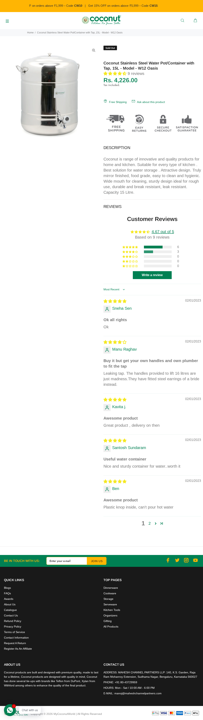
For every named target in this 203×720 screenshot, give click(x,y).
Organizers (110, 615)
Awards (8, 598)
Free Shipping (118, 102)
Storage (108, 598)
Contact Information (16, 637)
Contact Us (11, 615)
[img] (114, 301)
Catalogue (10, 609)
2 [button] (149, 523)
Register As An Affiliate (18, 648)
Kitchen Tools (111, 609)
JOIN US (96, 561)
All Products (110, 626)
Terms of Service (14, 632)
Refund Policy (12, 621)
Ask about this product (151, 102)
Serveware (110, 604)
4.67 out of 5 (163, 231)
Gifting (107, 621)
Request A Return (15, 643)
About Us (9, 604)
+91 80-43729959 (126, 682)
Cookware (109, 593)
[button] (115, 73)
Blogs (7, 587)
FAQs (7, 593)
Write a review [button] (152, 275)
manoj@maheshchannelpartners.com (138, 693)
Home (30, 32)
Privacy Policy (12, 626)
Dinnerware (110, 587)
